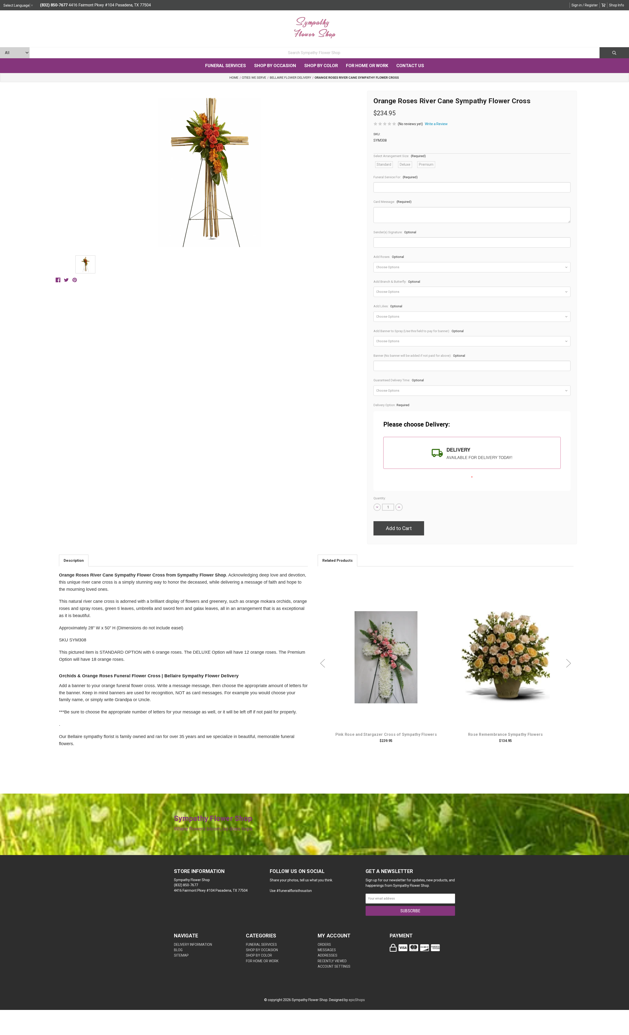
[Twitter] (66, 280)
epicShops (357, 1000)
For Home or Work (367, 65)
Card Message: (392, 202)
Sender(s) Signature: (394, 232)
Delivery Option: (391, 405)
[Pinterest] (74, 280)
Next (568, 663)
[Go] (614, 52)
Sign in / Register (585, 5)
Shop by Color (321, 65)
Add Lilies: (387, 306)
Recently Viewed (332, 961)
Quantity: (379, 498)
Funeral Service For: (395, 177)
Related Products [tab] (337, 560)
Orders (324, 944)
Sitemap (181, 955)
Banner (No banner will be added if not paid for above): (419, 355)
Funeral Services (225, 65)
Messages (327, 950)
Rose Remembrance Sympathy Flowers (505, 734)
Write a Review (436, 124)
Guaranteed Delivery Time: (398, 380)
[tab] (472, 453)
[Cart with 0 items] (603, 5)
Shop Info (616, 5)
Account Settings (334, 966)
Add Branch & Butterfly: (396, 281)
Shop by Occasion (275, 65)
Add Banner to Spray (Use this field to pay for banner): (418, 331)
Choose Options (389, 665)
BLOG (178, 950)
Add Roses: (388, 257)
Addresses (327, 955)
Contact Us (410, 65)
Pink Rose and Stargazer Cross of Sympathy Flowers (386, 734)
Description (74, 560)
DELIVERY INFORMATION (193, 944)
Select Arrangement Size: (399, 156)
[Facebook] (58, 280)
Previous (323, 663)
